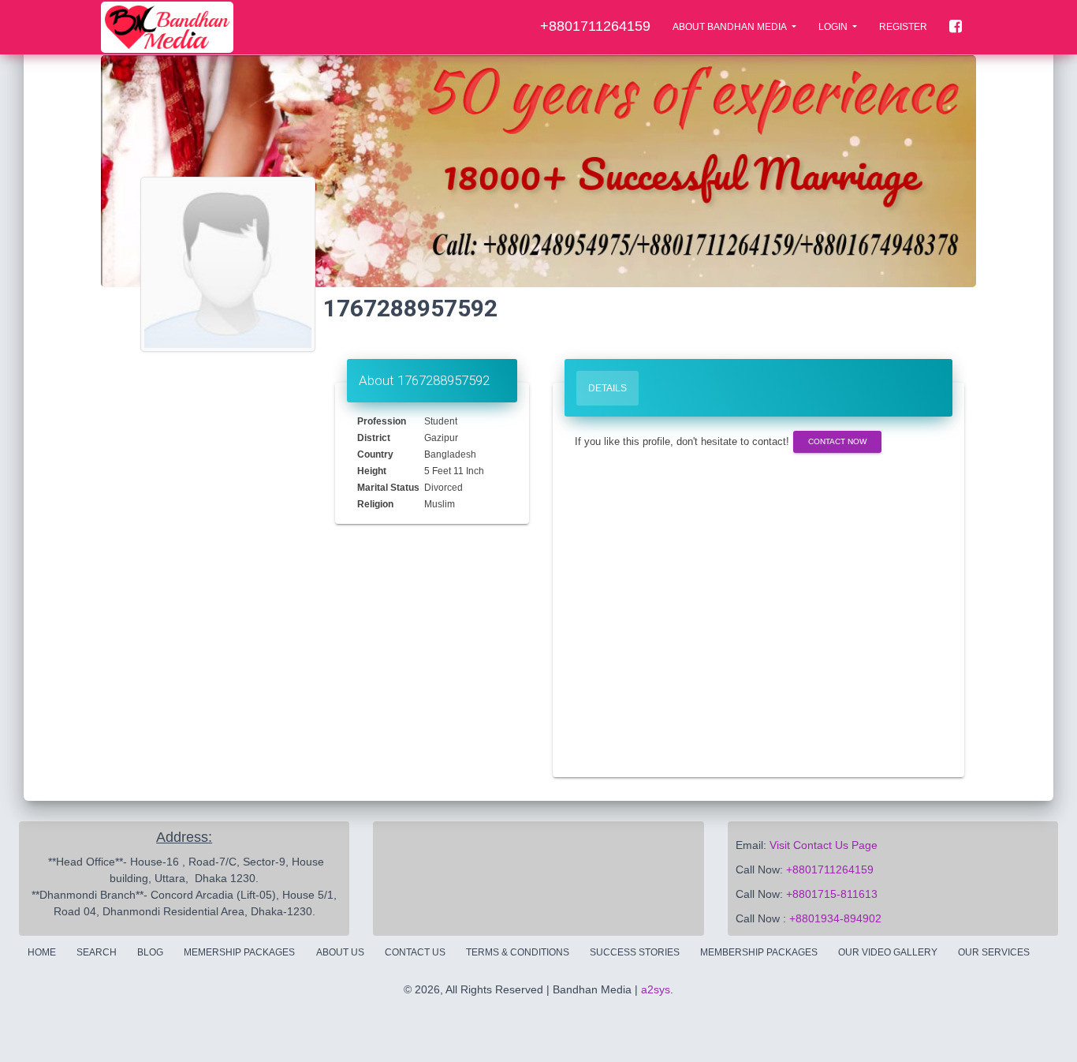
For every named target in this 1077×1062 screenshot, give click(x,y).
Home (42, 952)
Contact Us (415, 952)
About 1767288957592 (424, 380)
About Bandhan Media (730, 26)
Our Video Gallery (887, 952)
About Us (340, 952)
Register (903, 26)
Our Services (994, 952)
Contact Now (837, 441)
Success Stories (635, 952)
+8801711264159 (830, 869)
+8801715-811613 (832, 894)
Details (607, 388)
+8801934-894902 (835, 918)
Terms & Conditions (517, 952)
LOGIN (834, 26)
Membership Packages (759, 952)
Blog (150, 952)
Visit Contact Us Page (824, 845)
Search (96, 952)
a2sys (655, 989)
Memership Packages (239, 952)
